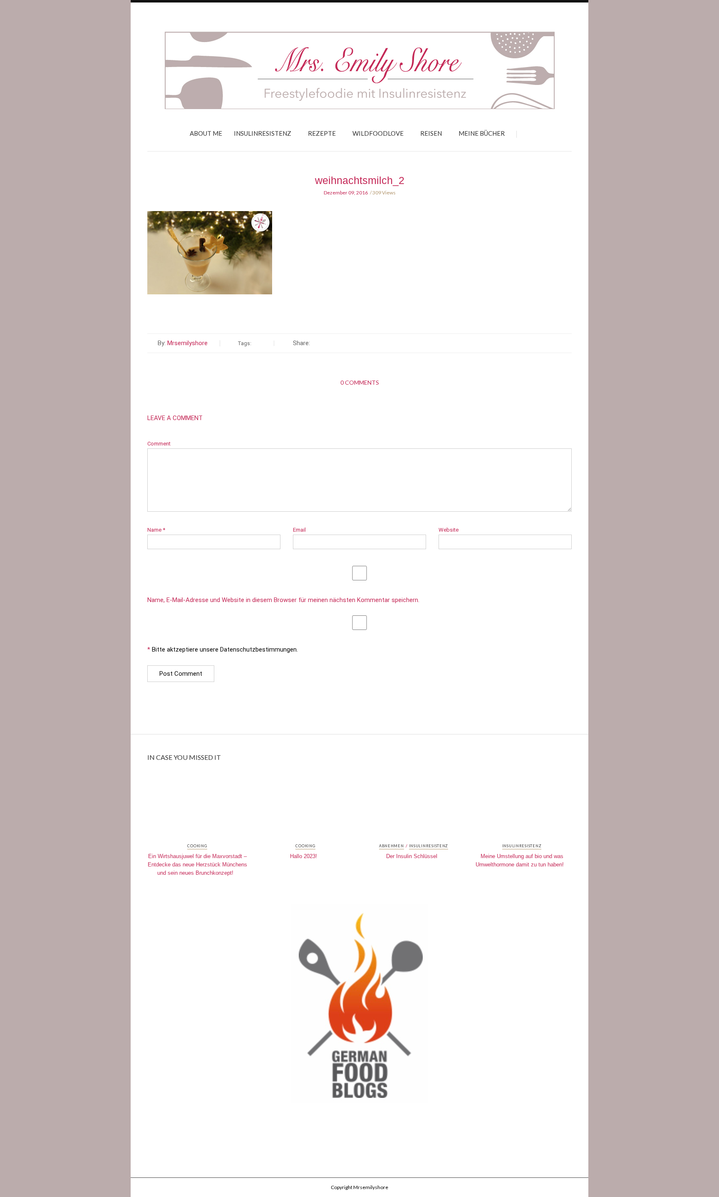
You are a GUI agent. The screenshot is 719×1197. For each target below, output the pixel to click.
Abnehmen (391, 846)
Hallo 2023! (303, 856)
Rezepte (322, 133)
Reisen (431, 133)
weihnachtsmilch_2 (359, 180)
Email (299, 530)
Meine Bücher (482, 133)
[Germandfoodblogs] (359, 1006)
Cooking (197, 846)
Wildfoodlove (378, 133)
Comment (159, 443)
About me (206, 133)
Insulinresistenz (262, 133)
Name (156, 530)
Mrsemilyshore (187, 343)
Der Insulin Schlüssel (411, 856)
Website (449, 530)
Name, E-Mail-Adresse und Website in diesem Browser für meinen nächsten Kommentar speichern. (283, 600)
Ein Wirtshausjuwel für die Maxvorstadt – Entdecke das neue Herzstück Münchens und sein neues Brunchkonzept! (197, 864)
